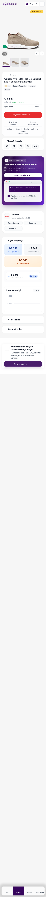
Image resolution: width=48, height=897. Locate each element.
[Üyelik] (42, 4)
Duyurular (32, 223)
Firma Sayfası (13, 223)
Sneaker (32, 86)
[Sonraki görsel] (42, 53)
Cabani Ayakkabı (19, 86)
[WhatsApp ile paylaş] (41, 98)
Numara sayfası (21, 364)
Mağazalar (13, 228)
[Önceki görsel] (37, 53)
